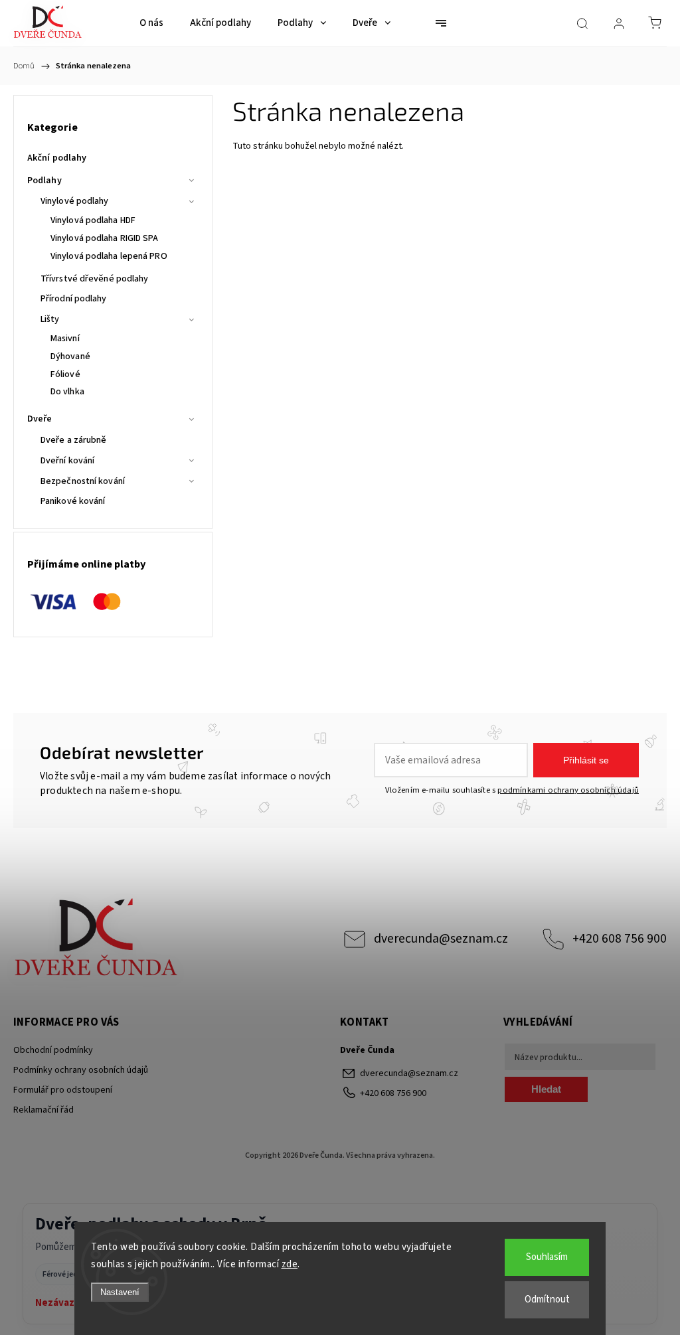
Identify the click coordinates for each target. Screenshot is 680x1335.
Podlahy (44, 180)
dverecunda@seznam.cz (441, 938)
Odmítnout (547, 1299)
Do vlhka (67, 391)
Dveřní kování (67, 460)
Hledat (546, 1089)
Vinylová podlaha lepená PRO (108, 256)
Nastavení (119, 1292)
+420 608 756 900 (619, 938)
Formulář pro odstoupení (62, 1090)
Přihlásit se (586, 760)
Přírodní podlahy (74, 298)
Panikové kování (73, 501)
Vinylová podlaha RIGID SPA (104, 238)
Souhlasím (547, 1257)
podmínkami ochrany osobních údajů (568, 790)
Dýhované (70, 356)
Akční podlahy (56, 158)
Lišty (50, 319)
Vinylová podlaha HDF (92, 220)
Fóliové (65, 374)
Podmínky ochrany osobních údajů (80, 1070)
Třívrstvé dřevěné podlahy (95, 278)
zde (290, 1264)
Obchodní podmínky (53, 1050)
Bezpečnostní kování (83, 481)
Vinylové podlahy (75, 201)
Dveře (39, 419)
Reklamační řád (43, 1110)
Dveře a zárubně (74, 440)
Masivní (65, 338)
